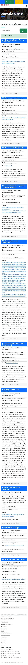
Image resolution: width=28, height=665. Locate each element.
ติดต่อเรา (3, 645)
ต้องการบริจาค (9, 2)
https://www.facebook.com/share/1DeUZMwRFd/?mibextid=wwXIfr (13, 62)
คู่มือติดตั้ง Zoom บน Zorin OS (7, 655)
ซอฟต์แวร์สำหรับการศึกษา (6, 633)
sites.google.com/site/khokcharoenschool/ (13, 579)
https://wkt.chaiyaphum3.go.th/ (15, 546)
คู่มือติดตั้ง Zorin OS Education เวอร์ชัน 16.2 (10, 653)
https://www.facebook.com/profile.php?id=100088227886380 (13, 515)
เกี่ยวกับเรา (3, 643)
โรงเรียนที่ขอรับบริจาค (5, 635)
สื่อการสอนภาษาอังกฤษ (5, 657)
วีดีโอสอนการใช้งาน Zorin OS (7, 649)
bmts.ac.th (9, 166)
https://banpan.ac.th (12, 363)
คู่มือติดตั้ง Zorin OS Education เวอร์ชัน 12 (10, 651)
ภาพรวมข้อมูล (4, 637)
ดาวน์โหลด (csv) (23, 30)
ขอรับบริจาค (19, 2)
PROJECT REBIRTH (17, 657)
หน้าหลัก (2, 631)
